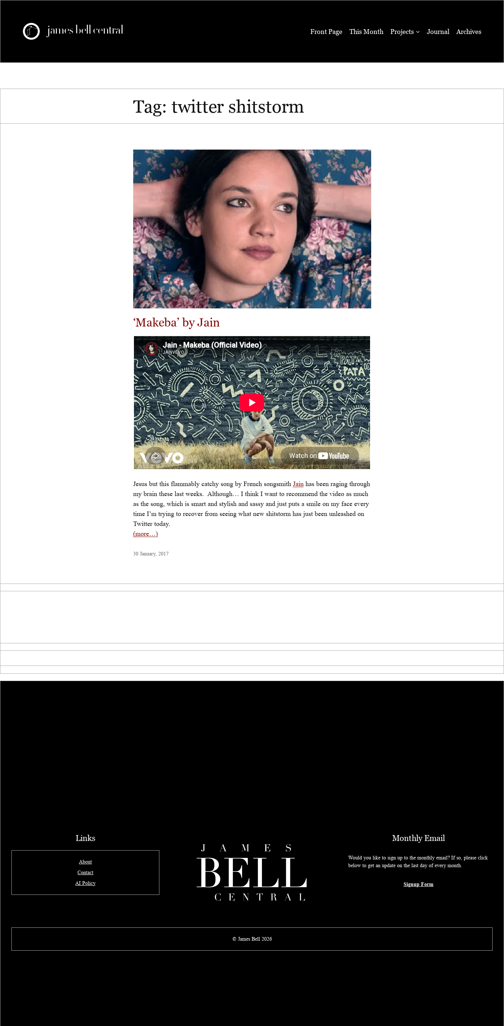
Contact (85, 872)
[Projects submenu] (418, 32)
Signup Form (419, 884)
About (85, 862)
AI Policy (85, 883)
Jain (298, 484)
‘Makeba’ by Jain (176, 322)
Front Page (326, 31)
